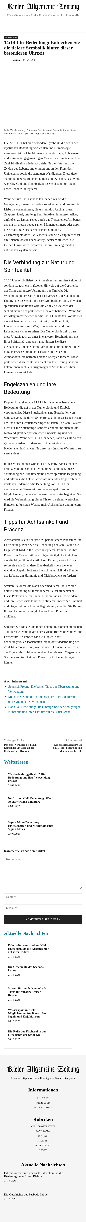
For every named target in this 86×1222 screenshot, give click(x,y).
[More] (57, 69)
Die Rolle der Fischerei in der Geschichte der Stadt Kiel (27, 1033)
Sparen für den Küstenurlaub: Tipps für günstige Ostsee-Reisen (27, 992)
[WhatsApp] (48, 69)
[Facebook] (21, 69)
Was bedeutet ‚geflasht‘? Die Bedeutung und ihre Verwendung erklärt (29, 777)
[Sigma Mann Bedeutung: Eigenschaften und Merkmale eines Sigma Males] (69, 829)
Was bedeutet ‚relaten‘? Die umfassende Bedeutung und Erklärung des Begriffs (67, 747)
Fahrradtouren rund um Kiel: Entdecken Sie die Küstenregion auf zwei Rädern (28, 949)
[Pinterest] (39, 69)
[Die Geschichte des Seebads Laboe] (60, 972)
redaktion (15, 59)
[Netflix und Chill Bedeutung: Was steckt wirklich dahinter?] (69, 805)
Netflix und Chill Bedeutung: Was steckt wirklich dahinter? (29, 800)
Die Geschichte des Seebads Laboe (26, 1194)
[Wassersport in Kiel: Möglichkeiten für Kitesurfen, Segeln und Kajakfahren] (60, 1015)
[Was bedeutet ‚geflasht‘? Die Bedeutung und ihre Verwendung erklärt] (69, 781)
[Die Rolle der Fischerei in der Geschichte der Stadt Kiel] (60, 1037)
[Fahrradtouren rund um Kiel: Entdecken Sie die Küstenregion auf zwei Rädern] (60, 951)
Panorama (11, 37)
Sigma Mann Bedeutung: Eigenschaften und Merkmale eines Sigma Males (30, 826)
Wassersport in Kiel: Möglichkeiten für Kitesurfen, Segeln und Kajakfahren (27, 1013)
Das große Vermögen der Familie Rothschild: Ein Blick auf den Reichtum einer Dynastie (20, 747)
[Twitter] (30, 69)
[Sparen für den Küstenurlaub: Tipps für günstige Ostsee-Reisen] (60, 994)
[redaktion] (6, 60)
